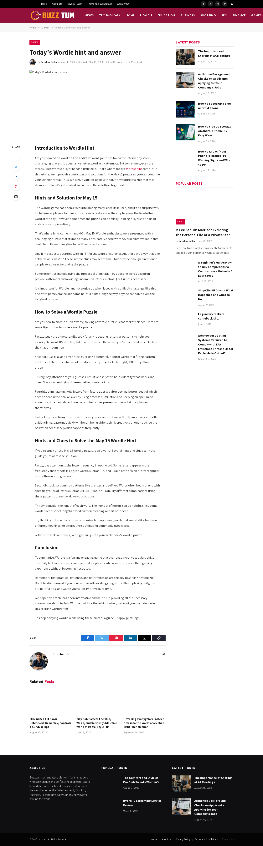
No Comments (116, 62)
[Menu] (32, 4)
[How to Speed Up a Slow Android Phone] (185, 109)
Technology (110, 15)
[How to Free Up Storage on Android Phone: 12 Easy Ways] (185, 132)
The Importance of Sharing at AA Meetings (214, 53)
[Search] (232, 4)
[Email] (16, 196)
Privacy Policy (74, 4)
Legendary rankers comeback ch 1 (211, 316)
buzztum (43, 839)
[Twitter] (16, 167)
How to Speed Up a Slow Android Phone (214, 106)
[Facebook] (16, 157)
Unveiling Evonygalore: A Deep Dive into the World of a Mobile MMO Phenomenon (144, 723)
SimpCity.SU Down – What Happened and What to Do (215, 294)
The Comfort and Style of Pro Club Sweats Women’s (141, 780)
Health (146, 15)
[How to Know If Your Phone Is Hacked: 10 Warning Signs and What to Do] (185, 157)
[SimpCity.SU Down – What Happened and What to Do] (185, 296)
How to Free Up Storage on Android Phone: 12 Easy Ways (214, 130)
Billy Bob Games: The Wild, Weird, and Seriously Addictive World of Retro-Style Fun (96, 723)
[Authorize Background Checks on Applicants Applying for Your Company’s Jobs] (185, 80)
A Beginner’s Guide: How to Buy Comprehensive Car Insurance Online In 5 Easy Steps (215, 269)
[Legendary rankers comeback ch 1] (185, 320)
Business (188, 15)
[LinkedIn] (16, 177)
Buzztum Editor (49, 62)
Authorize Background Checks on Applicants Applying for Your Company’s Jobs (213, 80)
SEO (224, 15)
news (89, 15)
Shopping (208, 15)
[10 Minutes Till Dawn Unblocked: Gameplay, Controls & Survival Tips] (50, 701)
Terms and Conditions (99, 4)
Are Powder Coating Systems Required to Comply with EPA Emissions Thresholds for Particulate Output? (215, 344)
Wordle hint (134, 169)
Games (35, 42)
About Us (57, 4)
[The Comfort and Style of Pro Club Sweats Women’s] (110, 783)
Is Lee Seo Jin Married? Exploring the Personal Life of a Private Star (203, 232)
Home (43, 4)
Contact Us (123, 4)
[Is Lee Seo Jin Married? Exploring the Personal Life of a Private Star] (205, 207)
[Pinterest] (16, 186)
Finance (239, 15)
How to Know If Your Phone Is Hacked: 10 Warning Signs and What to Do (215, 158)
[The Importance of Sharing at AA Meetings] (185, 57)
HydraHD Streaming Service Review (142, 803)
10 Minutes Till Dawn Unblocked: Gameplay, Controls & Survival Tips (50, 723)
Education (166, 15)
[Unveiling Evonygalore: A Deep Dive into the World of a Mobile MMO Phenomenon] (145, 701)
